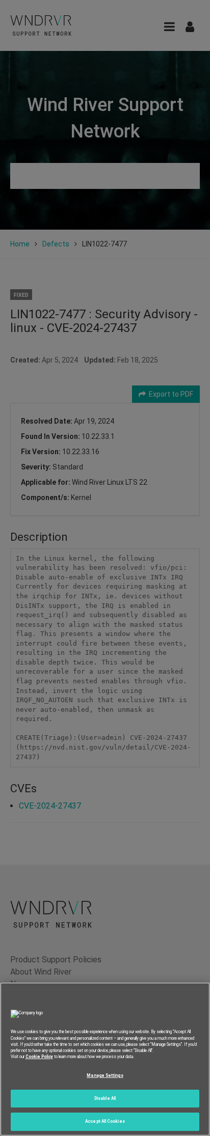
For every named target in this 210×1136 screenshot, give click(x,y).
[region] (105, 1059)
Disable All (105, 1098)
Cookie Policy (39, 1056)
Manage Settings (105, 1075)
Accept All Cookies (104, 1121)
